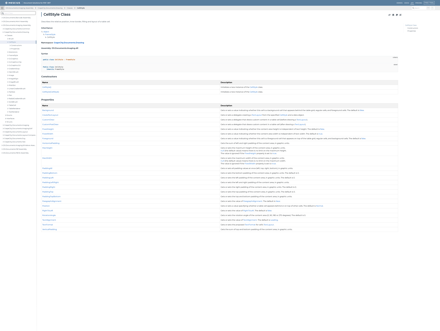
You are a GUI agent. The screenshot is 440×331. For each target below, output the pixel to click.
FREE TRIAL (429, 3)
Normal (319, 206)
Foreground (47, 138)
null (222, 151)
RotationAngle (49, 215)
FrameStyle (50, 34)
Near (278, 201)
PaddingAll (47, 168)
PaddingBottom (49, 173)
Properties (411, 31)
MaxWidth (47, 158)
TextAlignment (49, 220)
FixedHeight (48, 129)
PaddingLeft (48, 178)
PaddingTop (47, 192)
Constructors (412, 28)
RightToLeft (47, 211)
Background (48, 110)
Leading (274, 220)
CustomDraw (48, 120)
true (320, 134)
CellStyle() (46, 87)
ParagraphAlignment (51, 201)
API (412, 3)
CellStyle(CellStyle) (50, 92)
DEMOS (400, 3)
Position (46, 206)
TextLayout (257, 115)
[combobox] (18, 13)
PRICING (418, 3)
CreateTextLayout (50, 115)
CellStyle (81, 8)
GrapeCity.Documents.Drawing (50, 8)
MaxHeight (47, 148)
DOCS (406, 3)
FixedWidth (47, 134)
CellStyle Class (411, 25)
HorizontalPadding (50, 143)
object (46, 32)
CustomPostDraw (50, 124)
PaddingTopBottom (51, 196)
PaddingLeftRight (50, 182)
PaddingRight (48, 187)
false (362, 110)
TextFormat (47, 225)
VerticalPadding (49, 229)
